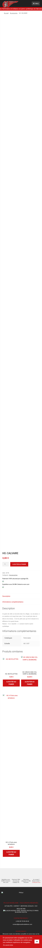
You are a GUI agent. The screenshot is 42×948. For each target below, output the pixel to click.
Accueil (6, 13)
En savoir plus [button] (8, 945)
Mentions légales (27, 906)
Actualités (9, 906)
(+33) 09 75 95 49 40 (22, 921)
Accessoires (13, 13)
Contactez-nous (36, 882)
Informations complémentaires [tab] (12, 602)
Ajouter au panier (19, 564)
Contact (17, 906)
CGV (36, 906)
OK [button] (37, 941)
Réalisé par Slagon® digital (21, 910)
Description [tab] (6, 596)
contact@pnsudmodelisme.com (22, 924)
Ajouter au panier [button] (11, 683)
